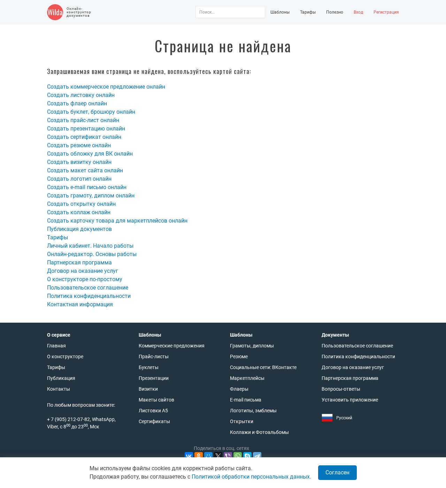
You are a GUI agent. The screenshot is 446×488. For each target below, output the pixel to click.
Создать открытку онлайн (81, 204)
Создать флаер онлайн (77, 103)
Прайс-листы (154, 356)
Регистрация (386, 12)
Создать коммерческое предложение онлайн (106, 86)
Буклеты (149, 367)
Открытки (241, 421)
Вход (358, 12)
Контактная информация (80, 304)
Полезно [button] (334, 12)
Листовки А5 (153, 410)
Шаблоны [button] (280, 12)
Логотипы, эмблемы (253, 410)
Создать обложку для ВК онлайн (90, 153)
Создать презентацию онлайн (86, 128)
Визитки (148, 389)
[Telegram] (257, 456)
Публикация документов (79, 229)
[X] (218, 456)
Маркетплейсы (247, 378)
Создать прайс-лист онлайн (83, 120)
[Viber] (228, 456)
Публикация (61, 378)
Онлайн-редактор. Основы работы (92, 254)
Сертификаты (154, 421)
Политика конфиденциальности (89, 296)
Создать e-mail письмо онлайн (86, 187)
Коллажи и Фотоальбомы (259, 432)
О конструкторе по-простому (84, 279)
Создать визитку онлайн (79, 162)
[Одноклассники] (198, 456)
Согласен (337, 472)
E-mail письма (245, 400)
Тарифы (308, 12)
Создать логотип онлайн (79, 178)
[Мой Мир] (208, 456)
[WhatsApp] (237, 456)
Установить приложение (350, 400)
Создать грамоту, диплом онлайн (90, 195)
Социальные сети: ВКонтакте (263, 367)
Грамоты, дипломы (252, 345)
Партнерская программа (79, 262)
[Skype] (247, 456)
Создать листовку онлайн (81, 95)
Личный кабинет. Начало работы (90, 245)
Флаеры (239, 389)
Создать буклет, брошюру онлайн (91, 111)
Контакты (58, 389)
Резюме (239, 356)
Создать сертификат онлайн (84, 137)
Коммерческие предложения (172, 345)
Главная (56, 345)
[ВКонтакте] (189, 456)
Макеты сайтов (156, 400)
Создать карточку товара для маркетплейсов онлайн (117, 220)
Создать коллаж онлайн (78, 212)
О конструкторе (65, 356)
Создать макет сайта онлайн (85, 170)
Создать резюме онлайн (79, 145)
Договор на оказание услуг (82, 271)
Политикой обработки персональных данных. (251, 476)
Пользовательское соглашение (87, 287)
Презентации (154, 378)
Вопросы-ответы (341, 389)
